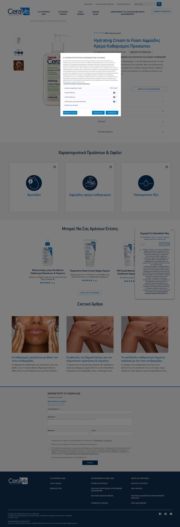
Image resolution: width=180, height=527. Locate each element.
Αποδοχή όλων (112, 112)
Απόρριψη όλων (98, 112)
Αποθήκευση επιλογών (70, 112)
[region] (90, 84)
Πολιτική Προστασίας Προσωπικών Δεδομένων (76, 84)
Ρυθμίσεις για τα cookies (71, 105)
